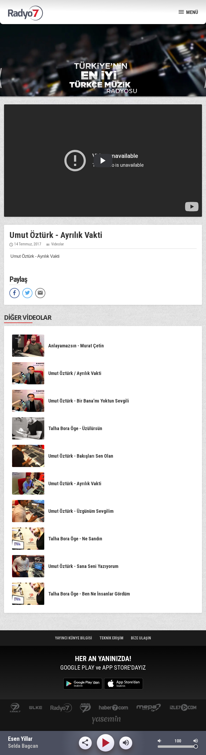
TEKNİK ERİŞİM (112, 638)
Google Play (82, 683)
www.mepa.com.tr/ (148, 708)
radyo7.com (61, 708)
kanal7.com (15, 708)
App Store (123, 683)
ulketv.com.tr (36, 708)
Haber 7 (113, 708)
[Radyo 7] (25, 13)
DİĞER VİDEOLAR (28, 317)
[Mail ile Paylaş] (40, 293)
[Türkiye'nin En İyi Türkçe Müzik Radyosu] (103, 76)
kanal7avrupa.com (85, 708)
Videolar (57, 244)
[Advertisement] (103, 42)
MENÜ (191, 12)
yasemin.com (106, 720)
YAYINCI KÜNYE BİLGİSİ (74, 638)
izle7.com (183, 708)
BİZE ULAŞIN (141, 638)
